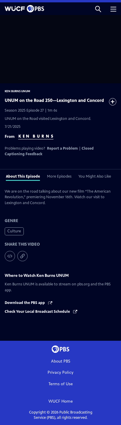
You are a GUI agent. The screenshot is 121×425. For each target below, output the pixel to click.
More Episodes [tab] (59, 176)
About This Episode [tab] (23, 176)
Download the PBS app (25, 302)
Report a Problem (62, 148)
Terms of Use (60, 383)
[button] (98, 8)
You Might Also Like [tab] (94, 176)
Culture (14, 231)
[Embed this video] (10, 256)
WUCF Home (60, 401)
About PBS (60, 361)
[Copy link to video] (22, 256)
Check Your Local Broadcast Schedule (38, 311)
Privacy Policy (60, 372)
